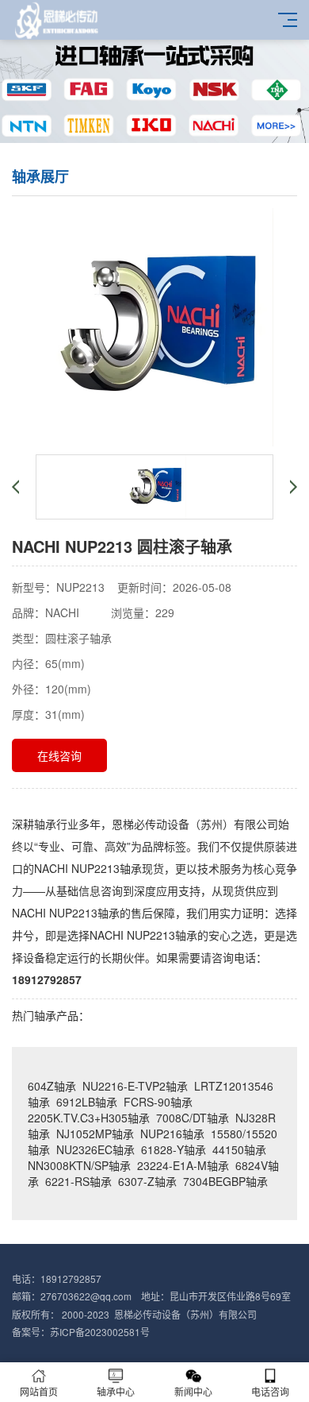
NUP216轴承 (172, 1133)
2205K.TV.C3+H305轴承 (89, 1118)
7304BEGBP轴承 (225, 1181)
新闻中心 (193, 1391)
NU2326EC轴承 (95, 1149)
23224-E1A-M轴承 (183, 1165)
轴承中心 (116, 1391)
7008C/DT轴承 (192, 1118)
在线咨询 (59, 755)
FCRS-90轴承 (158, 1102)
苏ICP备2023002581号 (100, 1331)
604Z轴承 (52, 1086)
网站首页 (39, 1391)
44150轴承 (239, 1149)
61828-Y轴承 (173, 1149)
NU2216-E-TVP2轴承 (135, 1086)
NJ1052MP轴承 (95, 1133)
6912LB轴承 (86, 1102)
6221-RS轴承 (78, 1181)
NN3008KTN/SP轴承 (79, 1165)
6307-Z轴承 (147, 1181)
